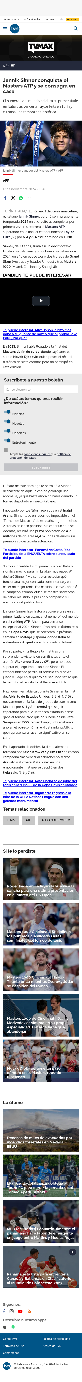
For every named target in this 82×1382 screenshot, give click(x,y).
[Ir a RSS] (30, 1311)
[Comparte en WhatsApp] (21, 198)
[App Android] (14, 1326)
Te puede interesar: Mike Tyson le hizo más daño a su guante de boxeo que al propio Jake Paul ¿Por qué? (40, 334)
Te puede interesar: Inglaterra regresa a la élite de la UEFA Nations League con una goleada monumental (37, 797)
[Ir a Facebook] (5, 1311)
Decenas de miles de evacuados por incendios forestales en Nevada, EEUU (39, 1142)
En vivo (73, 19)
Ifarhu (61, 19)
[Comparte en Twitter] (13, 198)
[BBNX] (7, 1366)
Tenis (11, 820)
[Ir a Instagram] (12, 1311)
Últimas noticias (11, 19)
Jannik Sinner (29, 216)
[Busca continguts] (75, 29)
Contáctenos (11, 1352)
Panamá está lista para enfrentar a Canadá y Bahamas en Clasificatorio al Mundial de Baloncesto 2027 (39, 1278)
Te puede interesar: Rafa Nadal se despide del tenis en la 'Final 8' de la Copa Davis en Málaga (40, 783)
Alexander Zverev (56, 820)
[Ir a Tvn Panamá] (39, 28)
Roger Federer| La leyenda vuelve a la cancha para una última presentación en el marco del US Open (41, 890)
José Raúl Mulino (32, 19)
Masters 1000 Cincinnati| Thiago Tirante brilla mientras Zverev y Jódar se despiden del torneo (40, 981)
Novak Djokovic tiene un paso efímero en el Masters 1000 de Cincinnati (34, 1072)
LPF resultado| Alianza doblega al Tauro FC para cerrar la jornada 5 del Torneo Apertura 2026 (40, 1187)
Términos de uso (13, 1346)
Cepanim (49, 19)
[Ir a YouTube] (21, 1311)
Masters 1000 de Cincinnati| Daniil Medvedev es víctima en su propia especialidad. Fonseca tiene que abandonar (37, 1025)
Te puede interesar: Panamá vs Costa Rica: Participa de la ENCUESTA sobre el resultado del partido (39, 554)
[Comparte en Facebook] (5, 198)
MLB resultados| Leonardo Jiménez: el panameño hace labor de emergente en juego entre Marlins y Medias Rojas (41, 1233)
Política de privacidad (56, 1338)
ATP (28, 820)
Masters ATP (55, 226)
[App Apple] (5, 1326)
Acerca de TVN (52, 1346)
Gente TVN (10, 1338)
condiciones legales (37, 454)
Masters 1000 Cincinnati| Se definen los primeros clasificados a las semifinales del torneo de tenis (39, 936)
